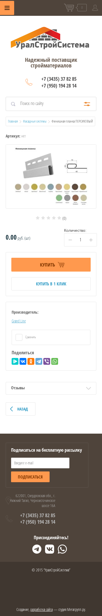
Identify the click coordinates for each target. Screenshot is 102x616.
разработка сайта (41, 609)
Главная (13, 121)
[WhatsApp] (54, 361)
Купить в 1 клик (51, 284)
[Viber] (46, 361)
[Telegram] (38, 361)
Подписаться (30, 477)
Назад (22, 409)
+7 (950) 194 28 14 (58, 85)
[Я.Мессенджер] (15, 361)
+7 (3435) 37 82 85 (58, 78)
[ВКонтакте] (23, 361)
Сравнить (30, 337)
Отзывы (18, 387)
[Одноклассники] (30, 361)
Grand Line (19, 321)
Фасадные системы (34, 121)
